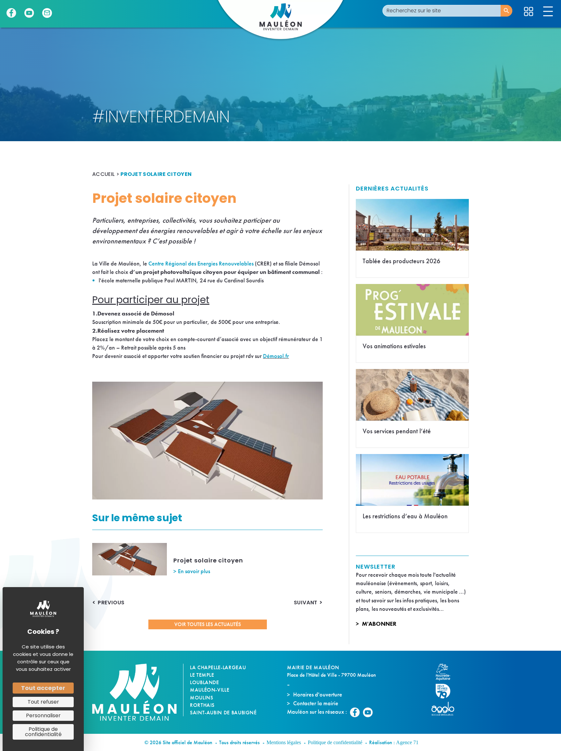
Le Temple (202, 674)
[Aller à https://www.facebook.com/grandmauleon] (11, 13)
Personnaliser (43, 715)
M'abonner (379, 623)
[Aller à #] (528, 11)
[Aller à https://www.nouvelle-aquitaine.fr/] (446, 672)
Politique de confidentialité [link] (43, 731)
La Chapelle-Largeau (218, 667)
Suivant (306, 602)
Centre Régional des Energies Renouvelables (201, 263)
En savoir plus (194, 571)
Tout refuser (43, 702)
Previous (111, 602)
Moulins (201, 697)
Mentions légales (284, 742)
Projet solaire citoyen (208, 560)
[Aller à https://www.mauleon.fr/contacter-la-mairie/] (47, 13)
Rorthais (202, 705)
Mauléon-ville (209, 689)
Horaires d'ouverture (317, 694)
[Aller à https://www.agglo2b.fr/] (446, 708)
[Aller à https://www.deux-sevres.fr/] (446, 691)
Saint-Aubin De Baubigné (223, 712)
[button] (207, 624)
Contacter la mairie (315, 703)
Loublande (204, 682)
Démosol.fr (276, 356)
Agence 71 (407, 742)
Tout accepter (43, 688)
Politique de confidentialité (335, 742)
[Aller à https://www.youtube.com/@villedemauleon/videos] (29, 13)
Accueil (103, 174)
